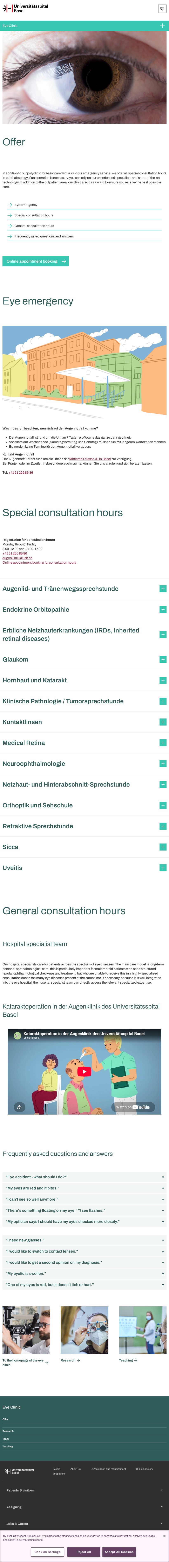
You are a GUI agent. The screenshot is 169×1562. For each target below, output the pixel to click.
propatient (59, 1473)
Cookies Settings (47, 1552)
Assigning (13, 1507)
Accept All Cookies (119, 1552)
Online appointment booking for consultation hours (39, 562)
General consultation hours (34, 226)
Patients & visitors (20, 1490)
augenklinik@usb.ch (17, 558)
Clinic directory (144, 1469)
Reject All (83, 1552)
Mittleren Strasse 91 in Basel (90, 459)
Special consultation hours (33, 215)
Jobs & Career (17, 1523)
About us (75, 1469)
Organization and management (108, 1469)
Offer (5, 1419)
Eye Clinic (9, 25)
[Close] (164, 1536)
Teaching (7, 1446)
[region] (84, 1546)
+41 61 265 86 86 (20, 472)
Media (56, 1469)
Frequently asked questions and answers (44, 236)
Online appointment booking (32, 261)
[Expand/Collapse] (162, 9)
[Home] (25, 8)
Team (5, 1438)
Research (8, 1431)
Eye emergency (25, 204)
